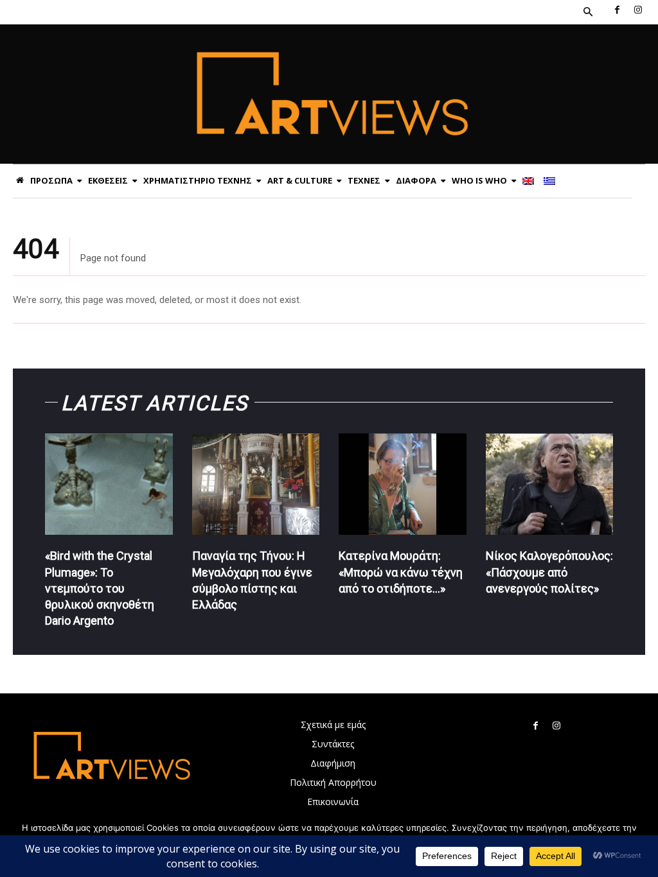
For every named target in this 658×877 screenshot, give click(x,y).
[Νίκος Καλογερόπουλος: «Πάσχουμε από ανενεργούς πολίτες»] (550, 484)
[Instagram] (638, 10)
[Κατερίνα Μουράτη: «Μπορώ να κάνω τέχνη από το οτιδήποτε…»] (403, 484)
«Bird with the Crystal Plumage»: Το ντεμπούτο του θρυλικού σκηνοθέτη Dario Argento (99, 588)
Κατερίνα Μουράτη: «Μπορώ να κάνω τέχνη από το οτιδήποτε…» (401, 572)
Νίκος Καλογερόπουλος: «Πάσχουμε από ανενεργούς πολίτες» (549, 572)
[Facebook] (617, 10)
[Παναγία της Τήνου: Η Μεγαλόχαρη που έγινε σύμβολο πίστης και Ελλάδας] (256, 484)
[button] (588, 12)
